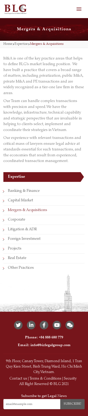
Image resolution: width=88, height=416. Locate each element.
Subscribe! (72, 404)
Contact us (18, 378)
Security (70, 378)
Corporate (16, 220)
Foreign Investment (24, 239)
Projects (14, 249)
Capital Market (20, 200)
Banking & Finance (24, 191)
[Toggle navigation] (79, 9)
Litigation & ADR (22, 229)
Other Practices (21, 268)
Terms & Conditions (45, 378)
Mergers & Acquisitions (27, 210)
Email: (24, 345)
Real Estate (17, 258)
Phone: (31, 338)
